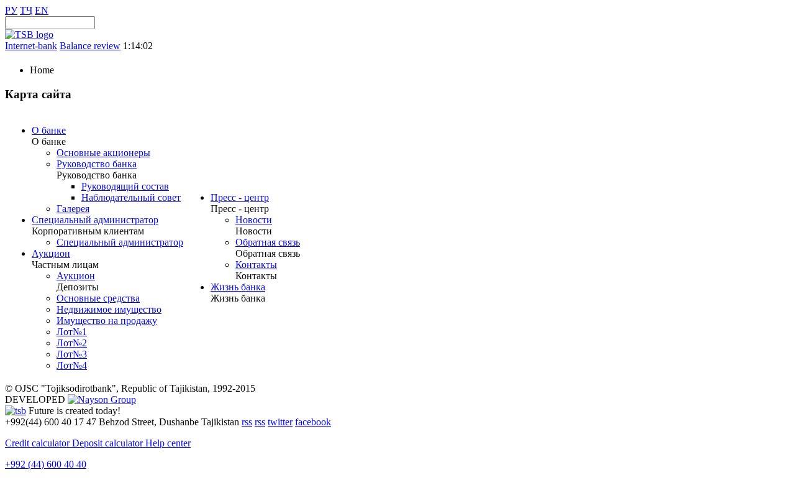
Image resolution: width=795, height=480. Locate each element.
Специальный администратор (95, 220)
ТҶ (26, 10)
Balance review (90, 45)
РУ (11, 10)
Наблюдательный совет (131, 197)
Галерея (73, 208)
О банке (49, 130)
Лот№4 (72, 365)
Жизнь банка (238, 287)
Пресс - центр (240, 197)
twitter (280, 422)
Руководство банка (97, 164)
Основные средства (98, 298)
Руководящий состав (125, 186)
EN (41, 10)
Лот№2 (72, 343)
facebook (313, 422)
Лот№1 (72, 331)
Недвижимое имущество (109, 309)
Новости (253, 220)
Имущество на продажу (107, 320)
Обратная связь (267, 242)
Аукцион (51, 253)
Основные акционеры (103, 152)
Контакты (256, 264)
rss (247, 422)
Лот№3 (72, 354)
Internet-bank (31, 45)
